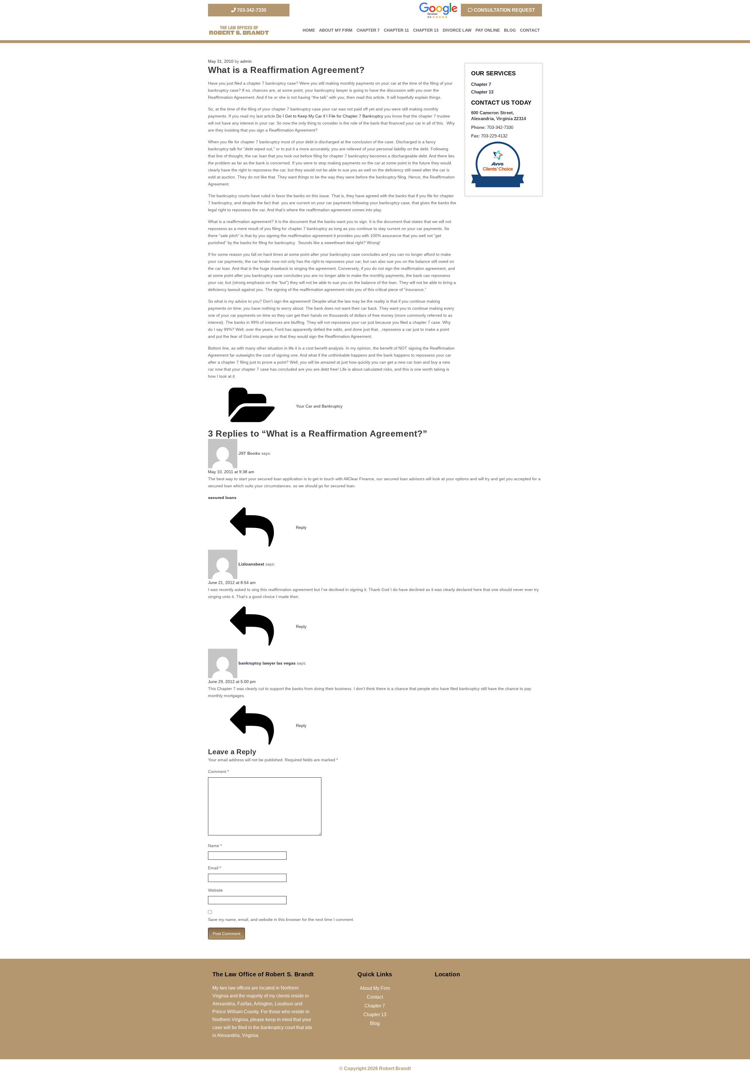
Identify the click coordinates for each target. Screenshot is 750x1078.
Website (215, 890)
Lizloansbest (251, 564)
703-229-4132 (494, 135)
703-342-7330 (251, 10)
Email (214, 868)
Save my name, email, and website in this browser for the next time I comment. (281, 919)
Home (309, 30)
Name (215, 845)
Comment (218, 771)
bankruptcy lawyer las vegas (267, 663)
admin (246, 61)
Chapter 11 (396, 30)
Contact (530, 30)
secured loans (222, 497)
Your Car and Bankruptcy (319, 406)
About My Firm (335, 30)
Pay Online (487, 30)
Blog (510, 30)
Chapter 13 (426, 30)
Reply (301, 527)
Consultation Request (504, 10)
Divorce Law (457, 30)
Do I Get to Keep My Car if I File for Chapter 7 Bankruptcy (329, 116)
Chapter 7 (368, 30)
